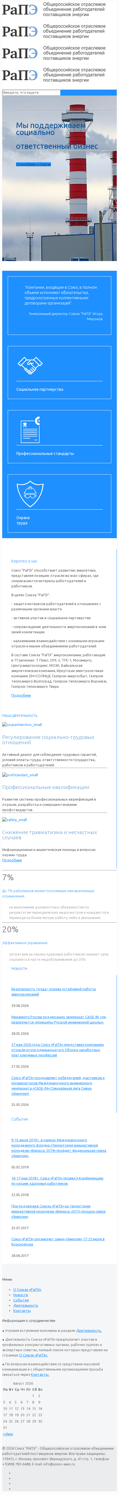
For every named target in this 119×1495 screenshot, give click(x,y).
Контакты (22, 1310)
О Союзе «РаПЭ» (27, 1289)
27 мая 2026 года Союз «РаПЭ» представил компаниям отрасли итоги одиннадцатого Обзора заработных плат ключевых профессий (57, 1050)
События (21, 1300)
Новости (20, 1295)
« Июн (8, 1434)
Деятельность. (89, 1330)
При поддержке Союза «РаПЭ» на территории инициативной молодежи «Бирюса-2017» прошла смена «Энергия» (58, 1211)
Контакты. (40, 1374)
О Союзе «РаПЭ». (33, 1355)
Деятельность (25, 1305)
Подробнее (21, 695)
